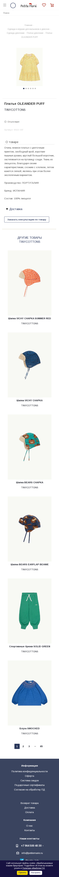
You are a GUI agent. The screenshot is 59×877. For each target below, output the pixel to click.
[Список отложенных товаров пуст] (46, 5)
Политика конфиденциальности (29, 771)
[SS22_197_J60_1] (29, 67)
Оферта (29, 775)
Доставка (29, 807)
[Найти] (55, 12)
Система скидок (29, 780)
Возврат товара (29, 803)
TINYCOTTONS (14, 109)
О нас (29, 825)
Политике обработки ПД (33, 868)
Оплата (29, 812)
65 (41, 746)
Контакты (29, 830)
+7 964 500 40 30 (31, 845)
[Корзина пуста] (53, 5)
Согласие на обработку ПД (29, 789)
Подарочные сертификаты (30, 785)
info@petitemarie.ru (32, 853)
